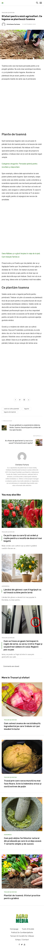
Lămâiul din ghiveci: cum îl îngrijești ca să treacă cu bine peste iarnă (22, 591)
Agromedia (5, 586)
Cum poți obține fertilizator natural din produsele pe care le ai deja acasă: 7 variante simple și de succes (23, 841)
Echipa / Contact (22, 940)
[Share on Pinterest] (24, 400)
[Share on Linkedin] (28, 400)
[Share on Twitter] (20, 400)
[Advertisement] (22, 106)
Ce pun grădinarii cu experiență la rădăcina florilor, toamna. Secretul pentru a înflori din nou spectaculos (25, 427)
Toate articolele (28, 929)
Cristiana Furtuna (13, 24)
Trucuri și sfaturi (8, 12)
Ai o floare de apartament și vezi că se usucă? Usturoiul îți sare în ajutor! (19, 442)
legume (26, 409)
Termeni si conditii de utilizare (22, 936)
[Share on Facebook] (15, 400)
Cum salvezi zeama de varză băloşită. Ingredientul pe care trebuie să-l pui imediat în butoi (22, 726)
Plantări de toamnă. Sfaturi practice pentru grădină (22, 897)
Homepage (14, 929)
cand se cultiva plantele (11, 409)
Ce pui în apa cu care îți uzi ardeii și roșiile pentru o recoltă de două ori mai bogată (23, 538)
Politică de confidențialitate (22, 932)
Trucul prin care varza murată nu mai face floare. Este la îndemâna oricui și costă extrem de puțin (22, 784)
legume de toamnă (10, 412)
